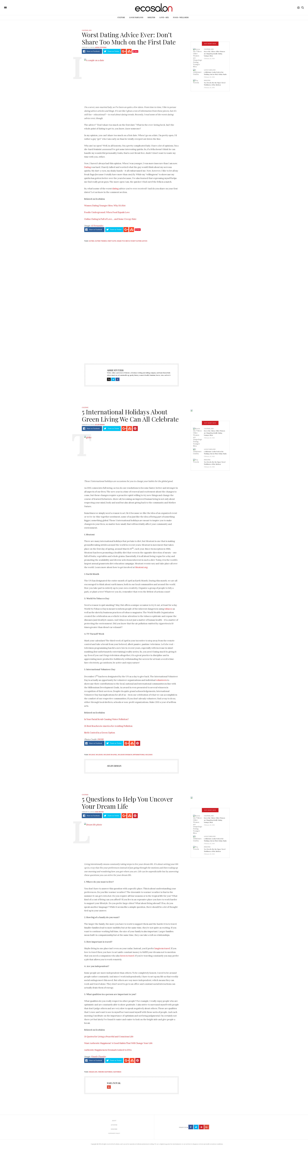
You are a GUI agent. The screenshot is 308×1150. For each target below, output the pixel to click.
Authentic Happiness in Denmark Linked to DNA (108, 1050)
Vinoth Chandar (98, 1056)
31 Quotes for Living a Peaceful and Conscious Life (108, 1036)
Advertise (114, 1125)
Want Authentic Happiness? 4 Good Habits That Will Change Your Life (118, 1043)
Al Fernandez (96, 225)
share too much (123, 241)
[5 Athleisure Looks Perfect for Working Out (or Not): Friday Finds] (198, 73)
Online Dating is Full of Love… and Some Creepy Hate (110, 219)
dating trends (101, 241)
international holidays (142, 755)
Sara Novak (99, 812)
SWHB (100, 739)
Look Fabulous (136, 17)
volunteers (161, 680)
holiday (92, 755)
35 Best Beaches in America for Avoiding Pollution (108, 726)
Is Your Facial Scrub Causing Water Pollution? (106, 719)
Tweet (113, 51)
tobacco (168, 609)
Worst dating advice (138, 241)
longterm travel (162, 948)
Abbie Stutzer (100, 47)
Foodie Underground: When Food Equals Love (107, 212)
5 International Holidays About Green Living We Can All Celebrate (130, 415)
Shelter (151, 17)
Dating (87, 167)
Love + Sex (164, 17)
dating (115, 188)
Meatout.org (141, 567)
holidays (99, 755)
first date (112, 241)
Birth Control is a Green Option (99, 732)
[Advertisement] (131, 335)
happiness (117, 1072)
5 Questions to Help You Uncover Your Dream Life (127, 802)
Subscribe (114, 1129)
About (114, 1120)
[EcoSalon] (20, 7)
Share (93, 51)
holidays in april (110, 755)
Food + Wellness (181, 17)
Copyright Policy (114, 1133)
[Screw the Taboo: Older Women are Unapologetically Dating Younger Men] (198, 58)
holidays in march (125, 755)
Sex (90, 30)
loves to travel (127, 955)
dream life (93, 1072)
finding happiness (105, 1072)
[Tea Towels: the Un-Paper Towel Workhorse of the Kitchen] (198, 83)
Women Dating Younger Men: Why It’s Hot (104, 205)
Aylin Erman (99, 424)
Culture (121, 17)
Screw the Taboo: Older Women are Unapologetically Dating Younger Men (214, 53)
